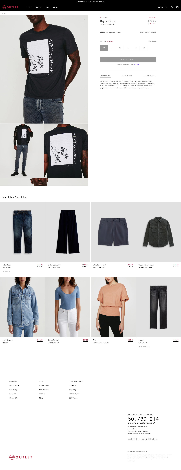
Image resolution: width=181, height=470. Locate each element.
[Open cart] (177, 7)
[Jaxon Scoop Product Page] (67, 307)
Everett (141, 340)
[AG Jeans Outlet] (10, 7)
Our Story (13, 390)
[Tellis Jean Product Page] (22, 232)
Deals (55, 7)
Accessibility (132, 461)
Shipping (72, 390)
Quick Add (37, 260)
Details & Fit (127, 76)
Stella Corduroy (54, 265)
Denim (29, 7)
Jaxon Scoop (53, 340)
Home (4, 13)
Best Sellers (43, 390)
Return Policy (74, 394)
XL (136, 48)
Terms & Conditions (140, 457)
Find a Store (14, 385)
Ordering (73, 385)
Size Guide (152, 41)
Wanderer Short (99, 265)
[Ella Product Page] (113, 307)
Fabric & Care (150, 76)
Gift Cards (73, 398)
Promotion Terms (157, 459)
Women (38, 7)
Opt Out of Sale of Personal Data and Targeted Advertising (146, 455)
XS (104, 48)
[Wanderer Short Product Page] (113, 232)
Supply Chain (147, 459)
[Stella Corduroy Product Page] (67, 232)
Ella (94, 340)
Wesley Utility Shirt (146, 265)
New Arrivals (44, 385)
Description (105, 76)
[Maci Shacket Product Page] (22, 307)
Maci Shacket (8, 340)
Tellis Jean (7, 265)
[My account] (172, 7)
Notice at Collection (134, 459)
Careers (12, 394)
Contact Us (13, 398)
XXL (144, 48)
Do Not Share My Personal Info (157, 457)
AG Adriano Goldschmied (137, 451)
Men (47, 7)
